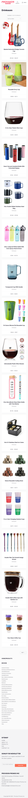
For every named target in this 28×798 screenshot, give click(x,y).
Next (22, 652)
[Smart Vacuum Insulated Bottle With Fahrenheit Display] (14, 151)
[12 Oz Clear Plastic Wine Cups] (14, 113)
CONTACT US (5, 748)
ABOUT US (5, 742)
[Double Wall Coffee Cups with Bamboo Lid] (14, 582)
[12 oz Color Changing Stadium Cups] (14, 504)
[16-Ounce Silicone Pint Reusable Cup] (14, 310)
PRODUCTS (5, 744)
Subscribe (20, 765)
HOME (3, 740)
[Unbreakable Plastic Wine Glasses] (14, 348)
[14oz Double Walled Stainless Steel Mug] (14, 191)
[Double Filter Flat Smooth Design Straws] (14, 542)
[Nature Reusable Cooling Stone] (14, 465)
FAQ (3, 746)
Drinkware (14, 53)
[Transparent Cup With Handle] (14, 272)
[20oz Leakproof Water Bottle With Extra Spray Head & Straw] (14, 231)
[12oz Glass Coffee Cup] (14, 623)
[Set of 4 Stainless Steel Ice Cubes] (14, 427)
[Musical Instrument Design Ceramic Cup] (14, 34)
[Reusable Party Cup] (14, 74)
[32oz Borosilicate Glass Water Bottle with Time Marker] (14, 387)
